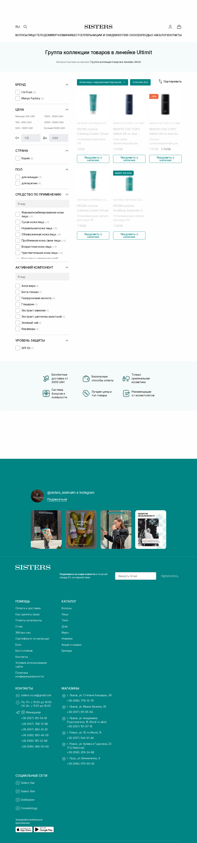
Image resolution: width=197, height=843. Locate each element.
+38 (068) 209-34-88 (80, 752)
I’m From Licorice (99, 123)
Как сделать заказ (27, 614)
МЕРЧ (54, 35)
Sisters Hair (28, 782)
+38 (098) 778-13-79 (80, 700)
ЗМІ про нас (23, 632)
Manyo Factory (123, 123)
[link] (179, 26)
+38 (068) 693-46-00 (35, 735)
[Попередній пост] (37, 530)
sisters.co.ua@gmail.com (36, 695)
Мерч (65, 632)
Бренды (67, 650)
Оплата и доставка (28, 608)
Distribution (27, 799)
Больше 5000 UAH (54, 128)
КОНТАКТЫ (174, 35)
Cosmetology (29, 808)
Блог (18, 644)
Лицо (65, 614)
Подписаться (57, 499)
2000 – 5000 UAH (54, 122)
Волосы (67, 608)
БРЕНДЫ (145, 35)
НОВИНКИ (65, 35)
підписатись (170, 576)
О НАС (155, 35)
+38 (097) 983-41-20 (34, 729)
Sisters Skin (28, 791)
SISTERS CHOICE (128, 35)
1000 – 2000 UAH (53, 116)
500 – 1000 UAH (24, 128)
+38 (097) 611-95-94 (80, 712)
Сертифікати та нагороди (32, 638)
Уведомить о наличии (93, 159)
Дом (65, 626)
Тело (65, 620)
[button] (102, 82)
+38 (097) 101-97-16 (79, 726)
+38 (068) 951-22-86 (34, 740)
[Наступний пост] (160, 530)
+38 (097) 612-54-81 (34, 718)
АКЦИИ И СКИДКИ (105, 35)
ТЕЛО (40, 35)
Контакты (21, 656)
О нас (19, 626)
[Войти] (170, 26)
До (45, 137)
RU (17, 27)
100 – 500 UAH (23, 122)
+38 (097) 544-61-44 (80, 737)
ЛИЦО (32, 35)
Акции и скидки (71, 644)
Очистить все (140, 82)
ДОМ (47, 35)
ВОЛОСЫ (21, 35)
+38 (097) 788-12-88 (34, 723)
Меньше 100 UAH (25, 116)
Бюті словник (24, 650)
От (17, 137)
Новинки (67, 638)
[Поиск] (25, 26)
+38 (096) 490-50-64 (35, 746)
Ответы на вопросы (28, 620)
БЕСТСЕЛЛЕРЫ (82, 35)
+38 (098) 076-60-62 (80, 763)
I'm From (82, 123)
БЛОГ (163, 35)
